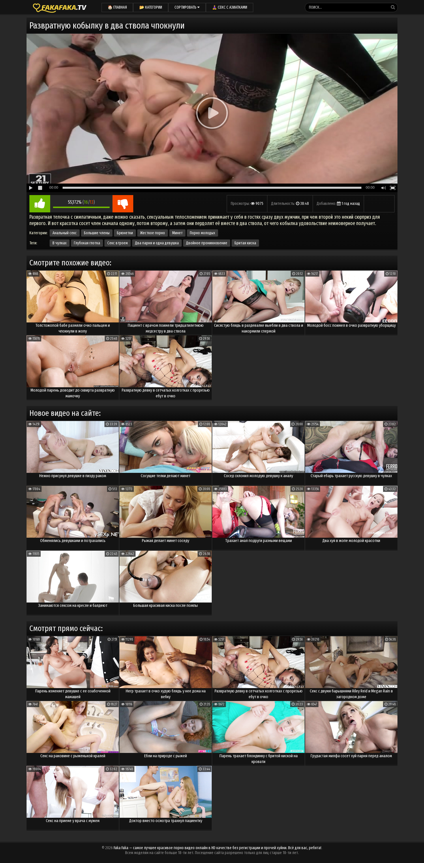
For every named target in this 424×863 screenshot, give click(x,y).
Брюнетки (125, 233)
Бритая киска (245, 243)
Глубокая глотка (87, 243)
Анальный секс (64, 233)
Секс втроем (117, 243)
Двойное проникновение (206, 243)
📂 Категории (150, 7)
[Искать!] (393, 7)
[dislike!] (122, 203)
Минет (177, 233)
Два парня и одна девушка (157, 243)
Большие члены (97, 233)
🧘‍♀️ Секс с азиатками (229, 7)
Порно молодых (202, 233)
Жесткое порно (152, 233)
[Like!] (39, 203)
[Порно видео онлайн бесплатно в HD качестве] (60, 7)
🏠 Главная (117, 7)
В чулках (59, 243)
